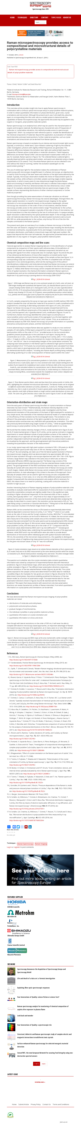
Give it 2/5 (9, 832)
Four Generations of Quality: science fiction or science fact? (38, 997)
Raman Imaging (41, 844)
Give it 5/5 (14, 832)
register (17, 847)
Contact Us (47, 1104)
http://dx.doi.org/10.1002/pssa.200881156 (41, 706)
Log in (9, 847)
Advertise (67, 17)
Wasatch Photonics (14, 954)
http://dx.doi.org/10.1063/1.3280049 (31, 750)
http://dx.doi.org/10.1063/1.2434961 (36, 774)
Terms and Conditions (61, 1104)
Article (21, 55)
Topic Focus (56, 17)
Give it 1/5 (8, 832)
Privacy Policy (36, 1104)
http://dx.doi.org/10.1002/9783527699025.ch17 (46, 686)
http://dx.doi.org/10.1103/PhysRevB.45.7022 (28, 791)
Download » (40, 1082)
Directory (34, 17)
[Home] (40, 6)
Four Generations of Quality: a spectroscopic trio (34, 1025)
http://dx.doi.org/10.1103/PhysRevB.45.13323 (25, 782)
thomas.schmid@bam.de (21, 94)
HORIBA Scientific (13, 907)
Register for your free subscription (26, 1091)
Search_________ (40, 22)
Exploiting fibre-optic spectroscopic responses (33, 988)
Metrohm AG (11, 916)
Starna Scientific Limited (16, 945)
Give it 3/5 (11, 832)
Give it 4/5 (13, 832)
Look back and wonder (25, 1015)
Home (12, 17)
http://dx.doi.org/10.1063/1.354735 (22, 765)
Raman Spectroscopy (25, 844)
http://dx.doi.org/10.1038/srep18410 (31, 695)
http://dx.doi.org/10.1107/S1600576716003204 (26, 820)
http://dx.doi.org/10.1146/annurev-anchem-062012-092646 (31, 674)
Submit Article (23, 1104)
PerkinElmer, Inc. (13, 926)
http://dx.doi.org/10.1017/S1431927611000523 (34, 730)
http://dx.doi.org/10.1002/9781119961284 (24, 666)
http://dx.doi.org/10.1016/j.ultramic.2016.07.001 (26, 809)
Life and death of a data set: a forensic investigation (36, 978)
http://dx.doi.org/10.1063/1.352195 (22, 739)
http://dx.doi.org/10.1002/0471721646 (23, 660)
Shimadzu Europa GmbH (15, 935)
